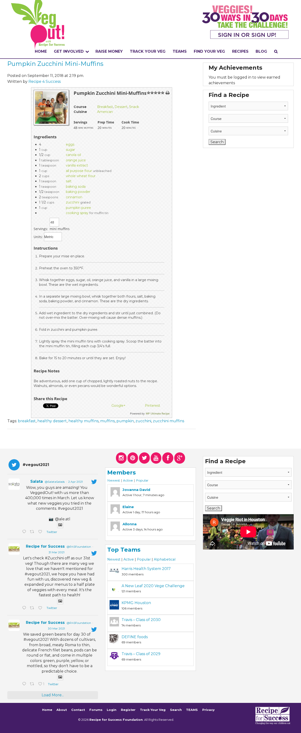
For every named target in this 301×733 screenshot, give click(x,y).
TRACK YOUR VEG (148, 51)
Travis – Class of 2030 (141, 619)
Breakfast (105, 107)
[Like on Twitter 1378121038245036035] (41, 532)
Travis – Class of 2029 (141, 654)
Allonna (130, 524)
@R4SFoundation (79, 546)
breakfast (27, 421)
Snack (134, 107)
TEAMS (180, 51)
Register (128, 710)
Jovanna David (136, 489)
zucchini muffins (168, 421)
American (105, 112)
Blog (261, 51)
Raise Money (109, 51)
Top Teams (123, 549)
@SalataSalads (55, 481)
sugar (70, 149)
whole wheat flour (80, 176)
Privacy (208, 710)
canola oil (73, 155)
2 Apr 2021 (75, 481)
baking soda (76, 186)
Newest (113, 480)
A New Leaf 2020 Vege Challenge (153, 586)
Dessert (121, 107)
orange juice (76, 160)
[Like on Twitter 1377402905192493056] (41, 608)
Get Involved (69, 51)
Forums (96, 710)
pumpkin (125, 421)
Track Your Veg (153, 710)
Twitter (51, 532)
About (61, 710)
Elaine (128, 507)
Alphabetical (164, 559)
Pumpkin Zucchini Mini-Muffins (55, 63)
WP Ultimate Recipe (158, 413)
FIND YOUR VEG (209, 51)
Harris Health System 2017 (146, 568)
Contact (78, 710)
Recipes (240, 51)
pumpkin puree (78, 208)
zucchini (72, 202)
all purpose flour (79, 171)
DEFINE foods (135, 637)
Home (41, 51)
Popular (142, 480)
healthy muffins (83, 421)
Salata (36, 481)
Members (121, 472)
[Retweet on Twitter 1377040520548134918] (33, 684)
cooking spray (77, 213)
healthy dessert (52, 421)
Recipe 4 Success (44, 81)
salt (68, 181)
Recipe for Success (45, 546)
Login (111, 710)
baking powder (78, 192)
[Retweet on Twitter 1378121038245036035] (33, 532)
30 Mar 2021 (56, 628)
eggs (70, 144)
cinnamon (74, 197)
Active (128, 480)
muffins (107, 421)
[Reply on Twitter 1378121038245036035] (25, 532)
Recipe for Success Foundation (116, 719)
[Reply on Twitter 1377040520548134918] (25, 684)
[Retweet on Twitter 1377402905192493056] (33, 608)
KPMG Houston (136, 603)
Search (176, 710)
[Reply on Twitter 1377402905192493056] (25, 608)
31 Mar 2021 (56, 552)
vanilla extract (77, 165)
